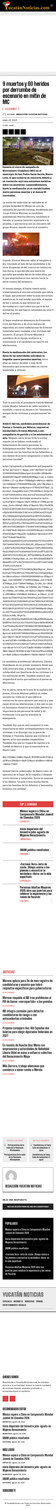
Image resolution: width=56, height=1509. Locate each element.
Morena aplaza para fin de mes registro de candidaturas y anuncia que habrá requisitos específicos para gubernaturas (28, 984)
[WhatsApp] (23, 131)
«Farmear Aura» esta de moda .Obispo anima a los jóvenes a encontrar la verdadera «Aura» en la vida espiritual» (35, 870)
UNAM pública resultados (34, 850)
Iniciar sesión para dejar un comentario (28, 1207)
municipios (25, 839)
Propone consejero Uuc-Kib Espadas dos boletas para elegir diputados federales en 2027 (27, 1032)
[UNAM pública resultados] (10, 852)
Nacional (25, 854)
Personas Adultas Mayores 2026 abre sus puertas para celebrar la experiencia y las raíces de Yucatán (36, 892)
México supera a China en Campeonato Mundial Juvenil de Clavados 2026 (36, 814)
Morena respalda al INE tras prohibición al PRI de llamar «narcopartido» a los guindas (27, 999)
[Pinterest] (17, 131)
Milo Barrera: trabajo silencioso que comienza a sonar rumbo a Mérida (23, 1068)
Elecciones (8, 992)
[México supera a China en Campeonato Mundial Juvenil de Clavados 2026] (10, 816)
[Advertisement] (28, 43)
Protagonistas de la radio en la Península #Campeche (14, 1157)
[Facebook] (5, 131)
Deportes (25, 821)
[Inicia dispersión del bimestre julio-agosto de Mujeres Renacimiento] (10, 834)
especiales (25, 881)
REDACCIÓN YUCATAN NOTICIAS (31, 114)
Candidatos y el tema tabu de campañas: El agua (41, 1157)
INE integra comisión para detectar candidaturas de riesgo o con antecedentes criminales (23, 1015)
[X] (11, 131)
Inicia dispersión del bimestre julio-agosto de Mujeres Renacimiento (34, 832)
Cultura (24, 901)
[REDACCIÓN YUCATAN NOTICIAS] (5, 114)
